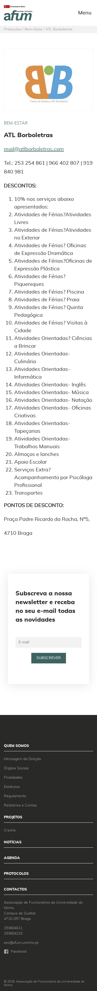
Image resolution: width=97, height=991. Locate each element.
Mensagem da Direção (22, 759)
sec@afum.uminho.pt (21, 943)
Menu (85, 12)
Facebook (19, 951)
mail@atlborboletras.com (34, 149)
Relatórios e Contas (20, 805)
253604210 (13, 933)
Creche (10, 830)
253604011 (13, 928)
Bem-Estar (16, 123)
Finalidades (13, 777)
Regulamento (15, 796)
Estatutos (12, 787)
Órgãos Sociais (16, 768)
